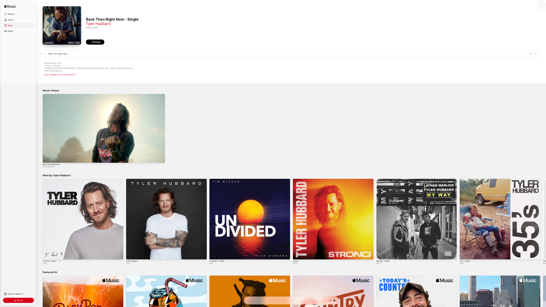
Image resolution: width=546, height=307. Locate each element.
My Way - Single (383, 180)
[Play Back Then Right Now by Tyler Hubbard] (45, 54)
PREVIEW (530, 54)
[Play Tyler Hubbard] (130, 256)
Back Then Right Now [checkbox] (57, 54)
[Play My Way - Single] (380, 256)
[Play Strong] (296, 256)
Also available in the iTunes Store (59, 74)
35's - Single (465, 180)
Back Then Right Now (51, 164)
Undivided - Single (217, 180)
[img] (10, 6)
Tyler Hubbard (98, 23)
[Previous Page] (40, 219)
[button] (18, 14)
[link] (57, 175)
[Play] (46, 159)
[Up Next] (330, 300)
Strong (296, 180)
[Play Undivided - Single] (213, 256)
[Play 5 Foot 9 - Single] (46, 256)
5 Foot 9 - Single (50, 180)
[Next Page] (543, 219)
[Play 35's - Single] (463, 256)
